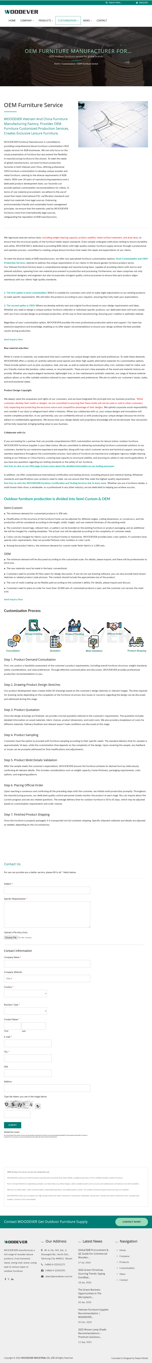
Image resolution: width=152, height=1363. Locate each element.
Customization (67, 20)
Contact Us (18, 1199)
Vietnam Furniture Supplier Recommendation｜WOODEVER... (93, 1313)
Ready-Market (141, 1358)
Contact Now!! (132, 1222)
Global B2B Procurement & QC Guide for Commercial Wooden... (93, 1253)
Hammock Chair (121, 1196)
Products (45, 20)
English (143, 3)
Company (26, 20)
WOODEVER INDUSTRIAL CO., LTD (38, 1358)
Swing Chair (94, 1196)
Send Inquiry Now (13, 339)
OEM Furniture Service (87, 64)
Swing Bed (85, 1196)
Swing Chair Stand (107, 1196)
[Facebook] (5, 1279)
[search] (106, 2)
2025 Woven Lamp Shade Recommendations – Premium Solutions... (92, 1333)
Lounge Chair (134, 1196)
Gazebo (10, 1199)
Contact (102, 20)
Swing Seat (75, 1196)
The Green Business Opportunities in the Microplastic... (89, 1293)
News (86, 20)
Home (12, 20)
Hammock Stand (54, 1196)
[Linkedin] (12, 1279)
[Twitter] (9, 1279)
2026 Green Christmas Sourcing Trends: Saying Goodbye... (91, 1273)
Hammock (66, 1196)
